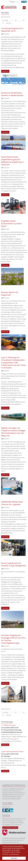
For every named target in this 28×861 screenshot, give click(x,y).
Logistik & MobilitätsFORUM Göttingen (12, 751)
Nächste (8, 23)
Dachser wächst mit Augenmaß (9, 293)
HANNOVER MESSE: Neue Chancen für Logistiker (12, 503)
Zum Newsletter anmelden (10, 827)
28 (15, 20)
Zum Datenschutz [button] (14, 854)
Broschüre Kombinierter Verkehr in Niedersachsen (12, 94)
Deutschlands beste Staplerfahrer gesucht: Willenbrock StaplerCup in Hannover (12, 161)
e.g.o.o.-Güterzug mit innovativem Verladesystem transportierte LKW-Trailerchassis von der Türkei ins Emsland (13, 362)
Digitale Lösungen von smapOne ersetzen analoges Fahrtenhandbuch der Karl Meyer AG (13, 432)
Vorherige (5, 20)
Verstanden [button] (14, 858)
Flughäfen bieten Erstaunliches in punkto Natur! (11, 223)
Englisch (18, 1)
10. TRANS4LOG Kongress (8, 725)
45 (3, 23)
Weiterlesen (5, 71)
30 (23, 20)
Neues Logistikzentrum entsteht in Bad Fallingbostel (13, 564)
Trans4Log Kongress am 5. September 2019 (12, 29)
